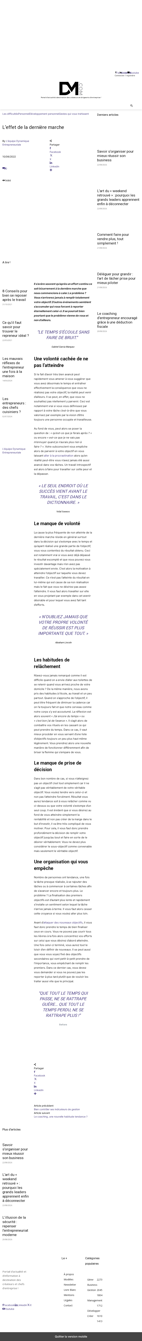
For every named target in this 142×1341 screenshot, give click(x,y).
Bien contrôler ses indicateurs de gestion (57, 1109)
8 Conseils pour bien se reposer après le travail (14, 295)
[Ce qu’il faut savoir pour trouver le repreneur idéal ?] (15, 311)
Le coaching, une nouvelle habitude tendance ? (60, 1116)
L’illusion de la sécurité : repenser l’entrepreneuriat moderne (15, 1226)
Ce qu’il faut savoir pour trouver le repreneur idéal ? (15, 329)
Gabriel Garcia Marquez (63, 346)
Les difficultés (10, 113)
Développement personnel (44, 113)
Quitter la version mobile (71, 1336)
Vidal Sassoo (63, 511)
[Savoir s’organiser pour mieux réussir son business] (118, 136)
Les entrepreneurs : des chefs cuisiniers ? (14, 405)
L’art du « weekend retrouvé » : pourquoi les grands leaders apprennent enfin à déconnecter (15, 1188)
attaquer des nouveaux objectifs (63, 922)
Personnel (23, 113)
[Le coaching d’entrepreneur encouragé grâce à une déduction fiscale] (118, 298)
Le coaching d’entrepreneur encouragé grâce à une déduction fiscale (117, 320)
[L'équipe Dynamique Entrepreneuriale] (12, 445)
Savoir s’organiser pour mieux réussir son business (15, 1151)
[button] (131, 105)
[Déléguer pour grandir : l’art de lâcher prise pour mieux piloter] (118, 259)
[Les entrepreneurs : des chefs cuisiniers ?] (15, 388)
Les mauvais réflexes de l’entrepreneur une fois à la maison (13, 367)
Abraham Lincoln (63, 642)
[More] (71, 170)
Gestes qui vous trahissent (74, 113)
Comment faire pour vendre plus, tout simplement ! (113, 239)
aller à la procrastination (58, 455)
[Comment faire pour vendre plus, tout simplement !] (118, 219)
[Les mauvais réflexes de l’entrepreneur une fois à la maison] (15, 347)
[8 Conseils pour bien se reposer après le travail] (15, 280)
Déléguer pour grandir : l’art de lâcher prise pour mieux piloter (116, 278)
